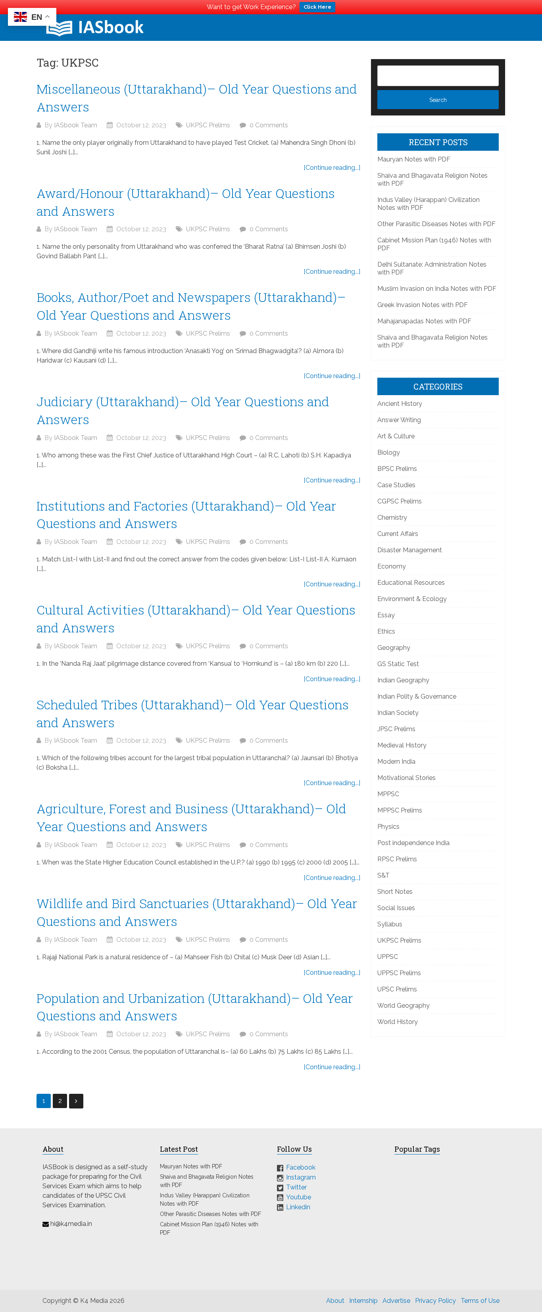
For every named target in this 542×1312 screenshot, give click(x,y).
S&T (383, 875)
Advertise (396, 1300)
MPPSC (388, 794)
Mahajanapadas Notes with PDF (424, 321)
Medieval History (402, 745)
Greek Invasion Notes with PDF (422, 305)
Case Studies (396, 485)
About (335, 1300)
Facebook (300, 1167)
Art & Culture (396, 436)
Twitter (296, 1187)
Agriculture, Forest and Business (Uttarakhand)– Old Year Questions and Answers (191, 817)
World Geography (403, 1005)
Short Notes (395, 891)
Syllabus (389, 924)
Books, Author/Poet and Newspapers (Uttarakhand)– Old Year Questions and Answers (191, 305)
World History (397, 1022)
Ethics (386, 631)
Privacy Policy (435, 1300)
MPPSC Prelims (399, 810)
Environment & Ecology (412, 599)
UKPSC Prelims (208, 125)
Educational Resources (411, 582)
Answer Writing (399, 420)
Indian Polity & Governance (416, 696)
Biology (388, 452)
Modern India (396, 761)
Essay (386, 615)
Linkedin (298, 1207)
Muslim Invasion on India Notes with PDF (436, 288)
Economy (391, 566)
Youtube (298, 1197)
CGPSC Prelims (399, 501)
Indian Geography (403, 680)
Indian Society (398, 713)
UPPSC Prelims (399, 973)
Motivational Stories (406, 778)
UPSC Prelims (397, 989)
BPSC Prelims (397, 469)
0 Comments (269, 125)
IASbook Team (75, 125)
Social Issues (396, 908)
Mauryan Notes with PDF (413, 159)
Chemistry (392, 517)
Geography (393, 647)
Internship (363, 1300)
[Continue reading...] (332, 167)
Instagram (301, 1177)
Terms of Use (480, 1300)
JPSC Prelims (396, 729)
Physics (388, 826)
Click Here (317, 7)
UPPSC (387, 956)
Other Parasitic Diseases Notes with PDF (436, 224)
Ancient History (399, 403)
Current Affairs (397, 534)
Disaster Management (409, 550)
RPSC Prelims (397, 859)
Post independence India (413, 843)
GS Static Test (398, 664)
